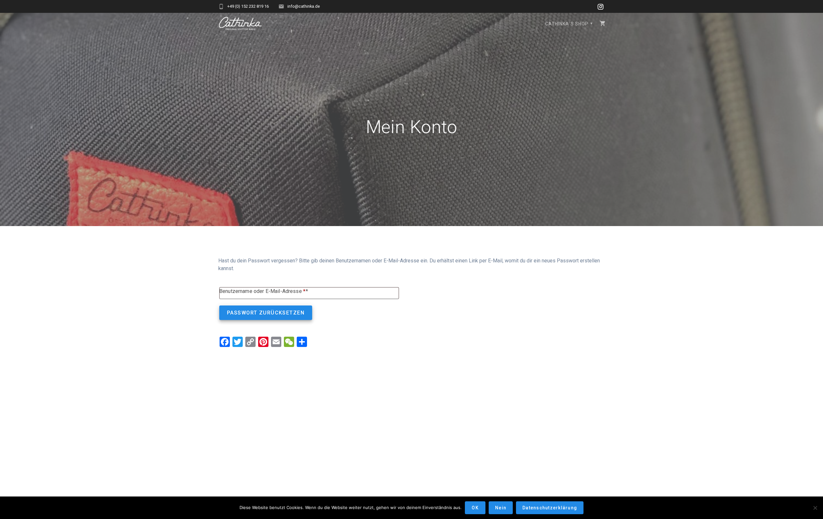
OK (475, 507)
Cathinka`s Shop (566, 23)
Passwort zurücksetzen (265, 313)
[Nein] (815, 508)
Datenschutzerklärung (549, 507)
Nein (500, 507)
